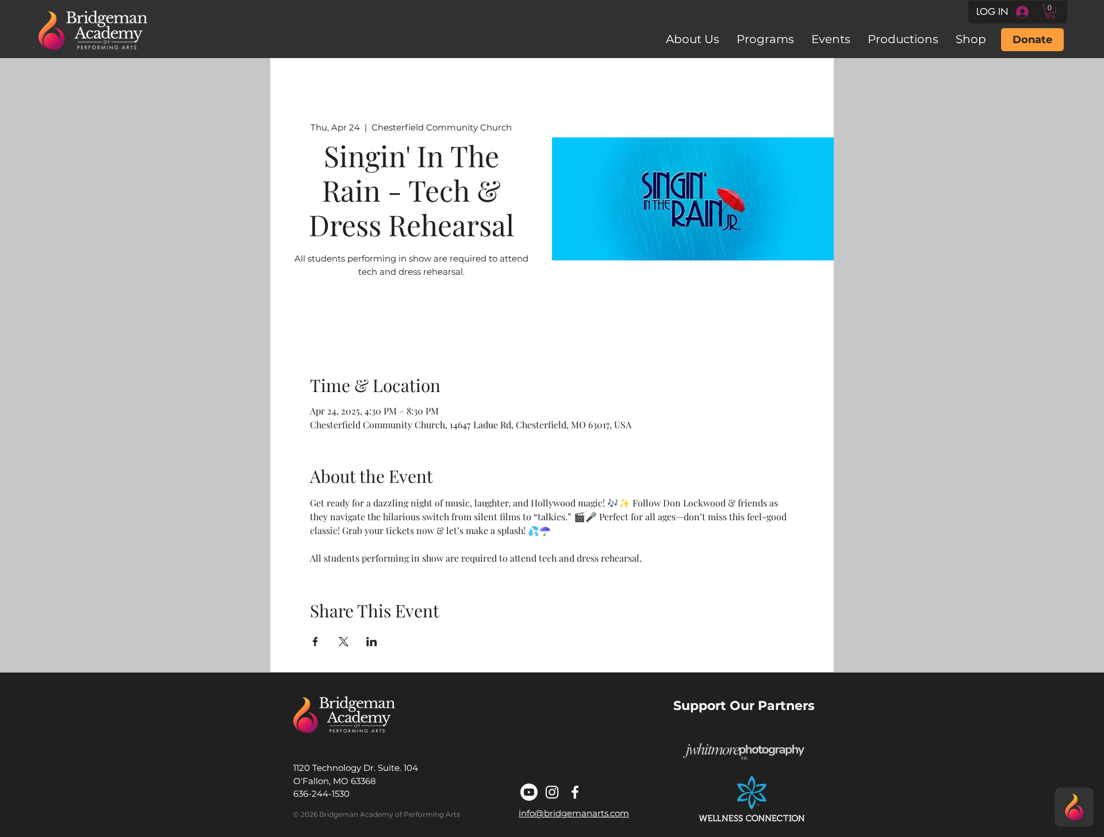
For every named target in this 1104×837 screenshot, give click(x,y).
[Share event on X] (343, 641)
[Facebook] (575, 792)
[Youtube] (529, 792)
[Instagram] (552, 792)
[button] (1050, 11)
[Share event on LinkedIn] (371, 641)
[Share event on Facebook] (315, 641)
